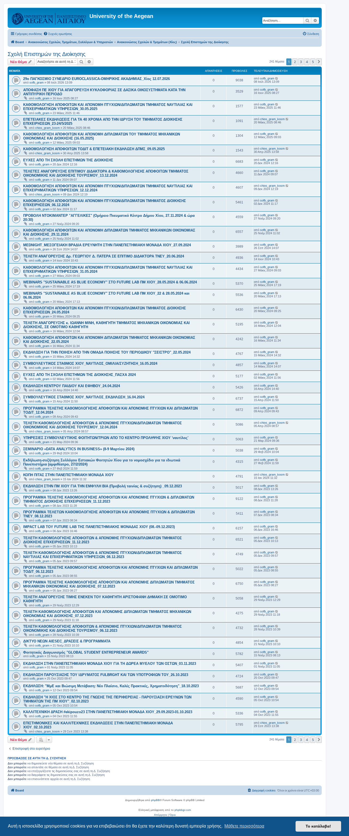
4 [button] (307, 61)
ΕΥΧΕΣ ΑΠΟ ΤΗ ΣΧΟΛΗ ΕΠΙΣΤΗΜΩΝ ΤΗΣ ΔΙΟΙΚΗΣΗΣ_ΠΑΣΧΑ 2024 (79, 375)
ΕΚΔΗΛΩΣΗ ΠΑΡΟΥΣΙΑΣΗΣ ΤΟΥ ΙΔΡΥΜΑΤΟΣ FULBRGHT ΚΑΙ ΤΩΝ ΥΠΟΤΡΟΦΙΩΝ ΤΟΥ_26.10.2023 (105, 675)
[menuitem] (57, 34)
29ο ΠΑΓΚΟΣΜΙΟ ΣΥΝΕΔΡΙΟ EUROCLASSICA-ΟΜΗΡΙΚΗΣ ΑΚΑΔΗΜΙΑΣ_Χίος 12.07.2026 (96, 79)
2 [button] (295, 61)
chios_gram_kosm (47, 127)
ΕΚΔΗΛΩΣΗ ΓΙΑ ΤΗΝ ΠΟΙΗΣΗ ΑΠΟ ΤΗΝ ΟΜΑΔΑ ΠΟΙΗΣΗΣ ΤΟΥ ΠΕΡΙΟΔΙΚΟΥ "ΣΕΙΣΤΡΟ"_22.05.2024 (107, 352)
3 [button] (301, 61)
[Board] (49, 17)
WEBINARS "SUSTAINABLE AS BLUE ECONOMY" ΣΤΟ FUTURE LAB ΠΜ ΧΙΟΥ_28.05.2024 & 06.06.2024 (110, 282)
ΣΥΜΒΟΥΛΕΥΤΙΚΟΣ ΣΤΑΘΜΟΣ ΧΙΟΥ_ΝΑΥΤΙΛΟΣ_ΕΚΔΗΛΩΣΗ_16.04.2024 (84, 397)
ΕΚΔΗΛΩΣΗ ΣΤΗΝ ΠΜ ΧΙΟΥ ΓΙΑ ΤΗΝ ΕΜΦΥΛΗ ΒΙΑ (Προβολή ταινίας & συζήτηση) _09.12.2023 (102, 486)
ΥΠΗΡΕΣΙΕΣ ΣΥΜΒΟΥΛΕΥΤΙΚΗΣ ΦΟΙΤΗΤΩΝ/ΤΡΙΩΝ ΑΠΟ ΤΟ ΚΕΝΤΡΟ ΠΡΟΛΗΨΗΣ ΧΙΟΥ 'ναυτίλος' (105, 438)
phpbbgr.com (182, 809)
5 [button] (313, 61)
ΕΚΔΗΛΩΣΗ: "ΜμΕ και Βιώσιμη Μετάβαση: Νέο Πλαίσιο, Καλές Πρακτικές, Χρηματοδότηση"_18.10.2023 (111, 686)
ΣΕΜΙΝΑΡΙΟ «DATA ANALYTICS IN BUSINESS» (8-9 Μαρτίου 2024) (78, 449)
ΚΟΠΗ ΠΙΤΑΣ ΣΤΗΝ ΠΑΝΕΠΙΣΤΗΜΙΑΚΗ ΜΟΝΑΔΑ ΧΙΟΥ (68, 475)
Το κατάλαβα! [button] (318, 826)
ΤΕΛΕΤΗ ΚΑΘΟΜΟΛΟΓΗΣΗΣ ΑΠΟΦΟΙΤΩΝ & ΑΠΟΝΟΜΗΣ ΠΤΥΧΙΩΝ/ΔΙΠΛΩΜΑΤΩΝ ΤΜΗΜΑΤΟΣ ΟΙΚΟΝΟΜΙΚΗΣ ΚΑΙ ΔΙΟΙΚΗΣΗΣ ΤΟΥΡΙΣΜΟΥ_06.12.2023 (102, 628)
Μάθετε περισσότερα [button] (244, 826)
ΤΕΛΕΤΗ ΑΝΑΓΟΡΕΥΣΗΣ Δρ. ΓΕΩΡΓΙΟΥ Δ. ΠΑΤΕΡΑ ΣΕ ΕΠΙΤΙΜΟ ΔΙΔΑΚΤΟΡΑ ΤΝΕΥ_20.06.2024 (103, 256)
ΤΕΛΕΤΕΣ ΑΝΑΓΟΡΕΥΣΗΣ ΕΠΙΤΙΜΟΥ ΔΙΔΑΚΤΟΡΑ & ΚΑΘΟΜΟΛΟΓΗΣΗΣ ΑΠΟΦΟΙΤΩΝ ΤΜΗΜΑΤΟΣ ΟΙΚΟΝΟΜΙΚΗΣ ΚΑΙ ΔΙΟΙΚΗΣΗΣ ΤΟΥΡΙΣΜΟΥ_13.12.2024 (105, 173)
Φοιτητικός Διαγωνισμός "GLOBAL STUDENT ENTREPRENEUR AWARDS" (86, 652)
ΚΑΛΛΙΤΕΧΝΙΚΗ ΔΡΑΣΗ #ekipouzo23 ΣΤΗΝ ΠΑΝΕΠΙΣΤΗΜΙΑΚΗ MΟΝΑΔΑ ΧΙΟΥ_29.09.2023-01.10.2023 (107, 712)
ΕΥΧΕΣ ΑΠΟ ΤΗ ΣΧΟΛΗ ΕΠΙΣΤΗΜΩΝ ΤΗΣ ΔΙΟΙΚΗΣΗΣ (68, 160)
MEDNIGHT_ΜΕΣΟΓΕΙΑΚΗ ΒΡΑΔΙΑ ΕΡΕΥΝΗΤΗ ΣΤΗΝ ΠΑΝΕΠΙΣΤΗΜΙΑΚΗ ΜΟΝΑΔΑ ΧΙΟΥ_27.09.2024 (107, 245)
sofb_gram (36, 82)
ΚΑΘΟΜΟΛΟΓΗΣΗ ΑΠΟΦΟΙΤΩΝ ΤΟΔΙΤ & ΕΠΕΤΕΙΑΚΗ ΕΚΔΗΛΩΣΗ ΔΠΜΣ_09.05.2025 (94, 149)
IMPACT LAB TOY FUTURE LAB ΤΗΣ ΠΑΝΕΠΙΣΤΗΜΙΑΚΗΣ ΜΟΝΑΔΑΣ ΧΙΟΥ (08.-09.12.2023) (99, 527)
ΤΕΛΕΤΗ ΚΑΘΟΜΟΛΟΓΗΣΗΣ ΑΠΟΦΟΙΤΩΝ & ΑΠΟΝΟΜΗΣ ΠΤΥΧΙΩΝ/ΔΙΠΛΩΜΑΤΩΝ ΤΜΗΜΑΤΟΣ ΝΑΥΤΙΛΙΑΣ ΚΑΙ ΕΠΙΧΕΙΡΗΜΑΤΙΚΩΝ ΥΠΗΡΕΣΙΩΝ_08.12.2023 (102, 555)
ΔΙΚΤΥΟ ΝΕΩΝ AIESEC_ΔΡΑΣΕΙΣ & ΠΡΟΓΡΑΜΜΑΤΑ (66, 641)
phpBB (155, 800)
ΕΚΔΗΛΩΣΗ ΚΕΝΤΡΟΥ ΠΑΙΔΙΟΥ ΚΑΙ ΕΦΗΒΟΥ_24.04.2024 (71, 386)
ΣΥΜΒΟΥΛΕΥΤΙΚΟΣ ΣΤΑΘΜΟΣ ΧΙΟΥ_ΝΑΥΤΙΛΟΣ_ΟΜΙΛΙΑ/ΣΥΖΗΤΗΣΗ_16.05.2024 (90, 363)
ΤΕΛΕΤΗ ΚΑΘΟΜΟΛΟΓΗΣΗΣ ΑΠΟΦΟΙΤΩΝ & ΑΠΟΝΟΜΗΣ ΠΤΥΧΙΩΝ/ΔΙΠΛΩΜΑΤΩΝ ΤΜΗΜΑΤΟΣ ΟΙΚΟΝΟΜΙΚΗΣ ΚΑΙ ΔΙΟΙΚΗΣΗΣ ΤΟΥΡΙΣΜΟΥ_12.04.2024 (102, 425)
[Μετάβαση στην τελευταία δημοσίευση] (277, 78)
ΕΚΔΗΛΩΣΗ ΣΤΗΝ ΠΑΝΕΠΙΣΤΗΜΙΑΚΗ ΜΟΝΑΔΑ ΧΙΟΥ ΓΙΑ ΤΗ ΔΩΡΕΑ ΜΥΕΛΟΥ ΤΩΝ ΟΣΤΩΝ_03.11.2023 (109, 664)
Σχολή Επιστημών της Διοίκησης (47, 54)
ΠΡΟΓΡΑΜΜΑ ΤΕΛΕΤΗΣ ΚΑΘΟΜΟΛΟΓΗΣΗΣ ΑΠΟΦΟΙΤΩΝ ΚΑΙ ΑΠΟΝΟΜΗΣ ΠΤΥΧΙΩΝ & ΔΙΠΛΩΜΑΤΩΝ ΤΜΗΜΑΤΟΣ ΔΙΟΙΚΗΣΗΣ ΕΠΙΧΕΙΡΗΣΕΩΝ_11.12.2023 (108, 499)
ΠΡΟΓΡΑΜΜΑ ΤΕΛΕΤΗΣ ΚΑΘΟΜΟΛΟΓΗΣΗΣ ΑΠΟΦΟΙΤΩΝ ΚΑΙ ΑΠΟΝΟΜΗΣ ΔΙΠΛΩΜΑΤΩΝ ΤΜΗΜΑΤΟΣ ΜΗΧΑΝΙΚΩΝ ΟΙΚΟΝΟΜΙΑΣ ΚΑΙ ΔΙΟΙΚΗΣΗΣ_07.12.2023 (109, 584)
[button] (319, 61)
